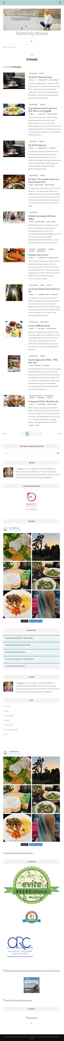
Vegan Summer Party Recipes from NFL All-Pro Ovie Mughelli (42, 109)
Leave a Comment (53, 80)
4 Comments (46, 365)
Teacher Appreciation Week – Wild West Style (42, 361)
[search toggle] (60, 3)
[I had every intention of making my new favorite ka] (17, 576)
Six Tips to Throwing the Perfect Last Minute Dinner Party (43, 180)
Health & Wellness (9, 716)
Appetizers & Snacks (36, 396)
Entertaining (34, 104)
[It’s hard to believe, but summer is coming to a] (17, 547)
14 (41, 433)
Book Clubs (33, 73)
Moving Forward (8, 725)
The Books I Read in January (40, 77)
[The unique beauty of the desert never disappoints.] (46, 547)
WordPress (31, 1038)
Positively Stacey (32, 33)
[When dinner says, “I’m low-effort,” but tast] (46, 576)
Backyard (32, 249)
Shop (6, 734)
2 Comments (54, 294)
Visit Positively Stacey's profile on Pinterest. (18, 853)
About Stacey (8, 706)
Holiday (32, 251)
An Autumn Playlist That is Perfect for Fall (44, 290)
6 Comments (52, 148)
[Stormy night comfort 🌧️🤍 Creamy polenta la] (17, 604)
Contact (6, 711)
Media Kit (7, 720)
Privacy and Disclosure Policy (11, 730)
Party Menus (41, 251)
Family (42, 285)
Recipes (42, 104)
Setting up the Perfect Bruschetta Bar (43, 401)
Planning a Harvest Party (38, 254)
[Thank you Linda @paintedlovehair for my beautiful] (46, 604)
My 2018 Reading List (37, 145)
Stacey (31, 80)
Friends (41, 73)
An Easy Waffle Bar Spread (39, 325)
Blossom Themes (49, 1037)
